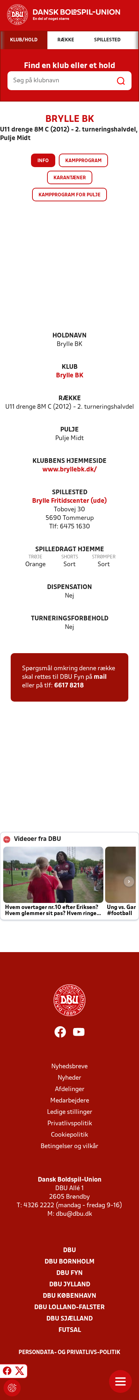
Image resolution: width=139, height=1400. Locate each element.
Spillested (69, 493)
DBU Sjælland (69, 1319)
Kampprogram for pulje (69, 195)
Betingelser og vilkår (69, 1146)
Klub (70, 367)
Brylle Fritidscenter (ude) (69, 501)
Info (43, 161)
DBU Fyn (69, 1273)
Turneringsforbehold (69, 619)
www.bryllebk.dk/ (69, 470)
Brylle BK (69, 376)
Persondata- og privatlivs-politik (69, 1352)
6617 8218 (69, 686)
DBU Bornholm (69, 1262)
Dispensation (69, 587)
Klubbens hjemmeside (69, 461)
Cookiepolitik (69, 1135)
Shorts (69, 557)
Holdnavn (69, 336)
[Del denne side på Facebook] (7, 1372)
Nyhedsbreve (69, 1067)
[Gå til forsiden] (60, 14)
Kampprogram (83, 161)
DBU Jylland (69, 1285)
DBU (69, 1250)
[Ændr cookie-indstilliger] (12, 1387)
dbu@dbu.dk (74, 1214)
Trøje (35, 557)
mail (100, 677)
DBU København (69, 1296)
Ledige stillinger (69, 1112)
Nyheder (69, 1078)
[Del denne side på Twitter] (19, 1372)
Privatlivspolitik (69, 1124)
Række (69, 399)
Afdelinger (69, 1089)
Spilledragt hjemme (69, 550)
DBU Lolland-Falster (69, 1308)
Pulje (69, 430)
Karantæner (69, 178)
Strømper (103, 557)
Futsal (69, 1330)
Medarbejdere (69, 1101)
